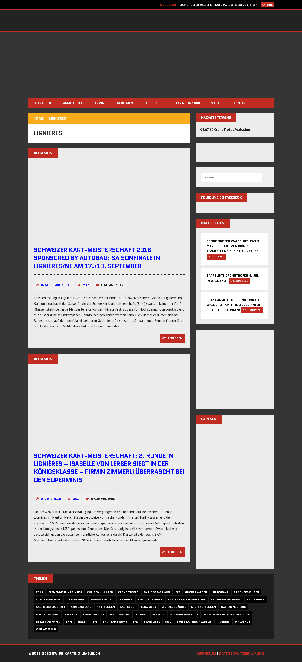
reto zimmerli (119, 614)
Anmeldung (72, 103)
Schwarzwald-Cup (184, 614)
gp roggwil (220, 592)
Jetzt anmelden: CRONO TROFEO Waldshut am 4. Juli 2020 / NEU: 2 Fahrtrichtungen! (233, 305)
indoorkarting (102, 599)
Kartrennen (106, 607)
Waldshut (242, 621)
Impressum (206, 653)
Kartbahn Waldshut (226, 599)
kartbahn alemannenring (187, 599)
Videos (216, 103)
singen (82, 621)
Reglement (126, 103)
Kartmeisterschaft (50, 607)
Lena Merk (148, 607)
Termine (99, 103)
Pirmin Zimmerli (47, 614)
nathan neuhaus (233, 607)
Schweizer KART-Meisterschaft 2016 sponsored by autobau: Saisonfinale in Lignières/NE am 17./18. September (97, 257)
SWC (168, 621)
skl (95, 621)
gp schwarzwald (48, 599)
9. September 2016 (56, 285)
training (223, 621)
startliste (152, 621)
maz (86, 285)
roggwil (142, 614)
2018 (39, 592)
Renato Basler (93, 614)
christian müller (100, 592)
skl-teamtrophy (115, 621)
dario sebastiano (157, 592)
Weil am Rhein (46, 629)
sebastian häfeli (48, 621)
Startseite (43, 103)
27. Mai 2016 (51, 498)
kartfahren (255, 599)
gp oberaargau (196, 592)
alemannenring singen (65, 592)
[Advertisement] (151, 65)
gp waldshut (76, 599)
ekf (177, 592)
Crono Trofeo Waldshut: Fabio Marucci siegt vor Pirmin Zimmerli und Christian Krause (233, 246)
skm (136, 621)
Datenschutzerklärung (241, 653)
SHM (69, 621)
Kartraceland (81, 607)
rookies (159, 614)
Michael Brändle (173, 607)
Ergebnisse (155, 103)
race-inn (71, 614)
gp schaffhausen (246, 592)
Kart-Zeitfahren (150, 599)
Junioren (125, 599)
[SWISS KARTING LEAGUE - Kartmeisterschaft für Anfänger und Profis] (151, 20)
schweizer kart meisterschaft (226, 614)
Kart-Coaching (187, 103)
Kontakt (240, 103)
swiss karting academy (194, 621)
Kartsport (128, 607)
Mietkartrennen (203, 607)
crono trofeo (128, 592)
